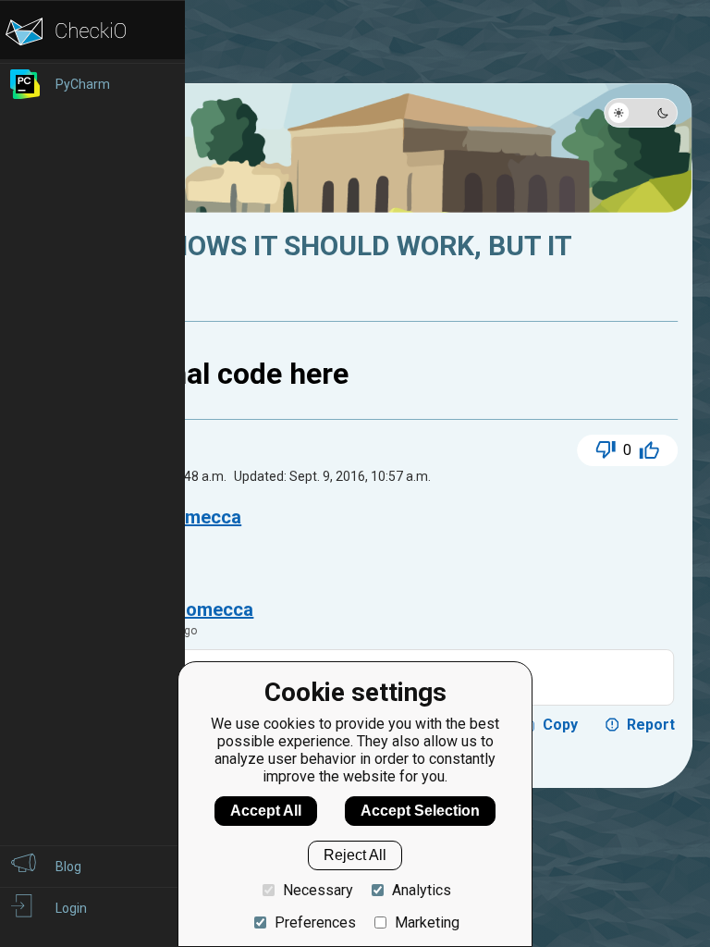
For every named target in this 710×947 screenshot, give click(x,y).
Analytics (421, 890)
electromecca (195, 609)
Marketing (427, 922)
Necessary (318, 890)
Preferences (315, 922)
